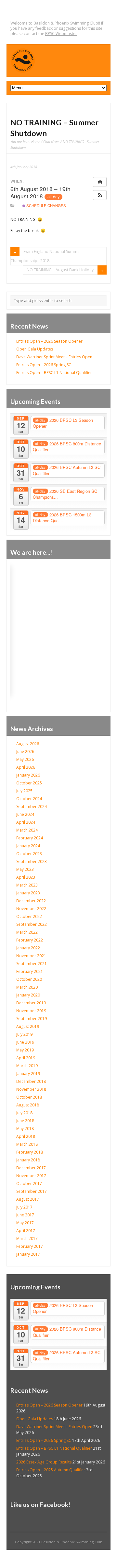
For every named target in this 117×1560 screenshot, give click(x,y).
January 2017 (28, 1254)
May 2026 (25, 759)
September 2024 (31, 806)
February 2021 (29, 971)
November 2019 (31, 1010)
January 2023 (28, 893)
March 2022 (27, 932)
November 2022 (31, 908)
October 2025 (29, 783)
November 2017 (31, 1175)
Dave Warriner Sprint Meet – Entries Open (54, 357)
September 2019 (31, 1018)
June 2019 (25, 1042)
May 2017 (25, 1223)
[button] (99, 195)
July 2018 (24, 1113)
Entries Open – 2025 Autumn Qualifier (50, 1470)
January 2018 (28, 1160)
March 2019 (27, 1065)
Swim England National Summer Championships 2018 (45, 256)
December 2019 (31, 1003)
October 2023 (29, 853)
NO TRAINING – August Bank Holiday (60, 270)
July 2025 (24, 791)
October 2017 (29, 1183)
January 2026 (28, 775)
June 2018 (25, 1120)
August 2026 (27, 743)
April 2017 (25, 1230)
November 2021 (31, 956)
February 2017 (29, 1246)
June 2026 (25, 751)
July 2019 (24, 1034)
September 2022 (31, 924)
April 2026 (25, 767)
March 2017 (27, 1238)
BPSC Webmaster (61, 33)
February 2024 (29, 838)
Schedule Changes (45, 205)
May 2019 (25, 1050)
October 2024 (29, 798)
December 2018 (31, 1081)
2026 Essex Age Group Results (44, 1462)
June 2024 (25, 814)
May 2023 (25, 869)
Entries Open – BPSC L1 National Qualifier (54, 372)
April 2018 (25, 1136)
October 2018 (29, 1097)
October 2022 (29, 916)
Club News (51, 141)
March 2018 (27, 1144)
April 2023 (25, 877)
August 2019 (27, 1026)
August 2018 (27, 1105)
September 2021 (31, 963)
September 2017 (31, 1191)
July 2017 (24, 1207)
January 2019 (28, 1073)
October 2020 (29, 979)
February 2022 (29, 940)
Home (35, 141)
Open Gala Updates (34, 349)
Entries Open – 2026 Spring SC (43, 365)
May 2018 (25, 1128)
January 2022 (28, 948)
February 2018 (29, 1152)
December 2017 (31, 1168)
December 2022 (31, 901)
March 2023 (27, 885)
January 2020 (28, 995)
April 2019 (25, 1058)
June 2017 (25, 1215)
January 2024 (28, 846)
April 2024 (25, 822)
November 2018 (31, 1089)
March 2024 (27, 830)
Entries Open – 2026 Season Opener (49, 341)
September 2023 (31, 861)
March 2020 (27, 987)
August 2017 (27, 1199)
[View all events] (100, 182)
